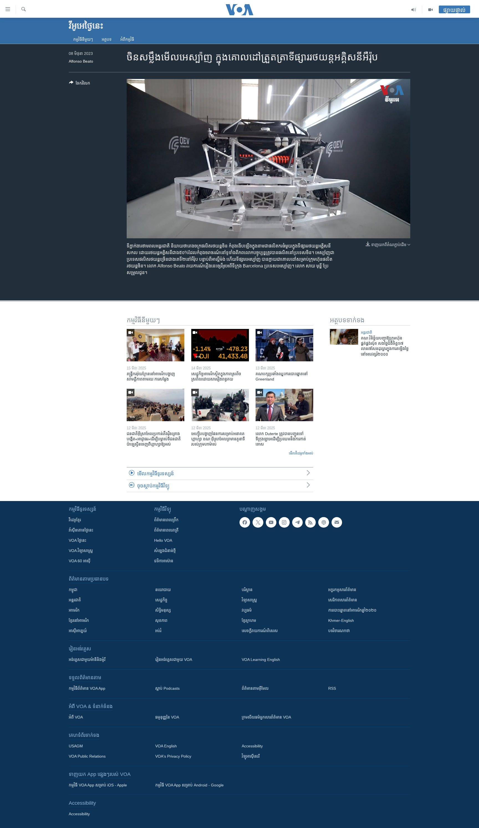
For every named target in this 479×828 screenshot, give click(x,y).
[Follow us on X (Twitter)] (258, 522)
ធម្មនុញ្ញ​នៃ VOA (167, 717)
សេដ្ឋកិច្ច (161, 600)
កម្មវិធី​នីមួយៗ (83, 39)
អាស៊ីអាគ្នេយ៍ (78, 630)
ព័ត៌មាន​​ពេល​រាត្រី (166, 530)
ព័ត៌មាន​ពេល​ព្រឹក (166, 520)
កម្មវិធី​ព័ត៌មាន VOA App (87, 688)
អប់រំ (158, 630)
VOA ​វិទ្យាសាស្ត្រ (81, 550)
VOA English (166, 746)
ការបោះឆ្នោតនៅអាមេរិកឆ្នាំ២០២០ (352, 610)
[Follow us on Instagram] (284, 522)
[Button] (79, 84)
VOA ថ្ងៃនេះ (77, 540)
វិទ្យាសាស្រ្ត (249, 600)
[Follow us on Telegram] (297, 522)
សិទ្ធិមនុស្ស (163, 610)
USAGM (76, 746)
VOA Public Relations (87, 756)
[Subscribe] (337, 522)
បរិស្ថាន (247, 589)
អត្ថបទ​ (106, 39)
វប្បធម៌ (247, 610)
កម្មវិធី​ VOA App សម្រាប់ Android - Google (189, 785)
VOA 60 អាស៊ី (79, 561)
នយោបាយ (163, 589)
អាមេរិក (74, 610)
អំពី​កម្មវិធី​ (127, 39)
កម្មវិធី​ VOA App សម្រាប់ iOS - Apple (98, 785)
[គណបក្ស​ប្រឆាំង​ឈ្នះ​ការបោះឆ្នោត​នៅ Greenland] (284, 345)
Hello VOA (163, 540)
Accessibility (252, 746)
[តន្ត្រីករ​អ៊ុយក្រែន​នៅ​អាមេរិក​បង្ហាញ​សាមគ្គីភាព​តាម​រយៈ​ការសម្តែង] (155, 345)
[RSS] (310, 522)
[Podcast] (323, 522)
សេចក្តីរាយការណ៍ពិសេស (260, 630)
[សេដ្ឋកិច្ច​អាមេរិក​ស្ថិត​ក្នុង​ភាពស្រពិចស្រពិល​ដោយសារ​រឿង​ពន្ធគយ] (220, 345)
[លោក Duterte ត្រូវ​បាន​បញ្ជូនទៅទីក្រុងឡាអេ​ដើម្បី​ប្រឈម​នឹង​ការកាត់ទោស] (284, 405)
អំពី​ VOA (76, 717)
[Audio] (413, 10)
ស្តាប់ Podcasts (167, 688)
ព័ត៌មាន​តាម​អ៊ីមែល (255, 688)
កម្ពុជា (73, 589)
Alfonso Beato (81, 61)
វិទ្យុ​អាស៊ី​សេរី (250, 756)
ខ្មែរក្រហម (249, 620)
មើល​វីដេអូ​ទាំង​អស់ (301, 453)
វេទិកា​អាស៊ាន (163, 561)
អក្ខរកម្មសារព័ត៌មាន (342, 589)
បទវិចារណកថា (339, 630)
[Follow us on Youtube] (271, 522)
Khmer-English (341, 620)
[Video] (430, 10)
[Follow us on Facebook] (245, 522)
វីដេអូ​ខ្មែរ (75, 520)
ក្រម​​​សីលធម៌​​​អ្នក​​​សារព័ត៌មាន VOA (266, 717)
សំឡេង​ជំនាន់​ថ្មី (165, 550)
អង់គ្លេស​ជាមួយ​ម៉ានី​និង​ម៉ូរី (87, 659)
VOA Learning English (261, 659)
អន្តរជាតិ (366, 332)
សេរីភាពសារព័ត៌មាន (342, 600)
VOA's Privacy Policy (173, 756)
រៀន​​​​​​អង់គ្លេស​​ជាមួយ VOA (173, 659)
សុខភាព (161, 620)
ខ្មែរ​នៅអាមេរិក (79, 620)
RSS (332, 688)
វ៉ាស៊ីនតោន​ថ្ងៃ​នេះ (81, 530)
